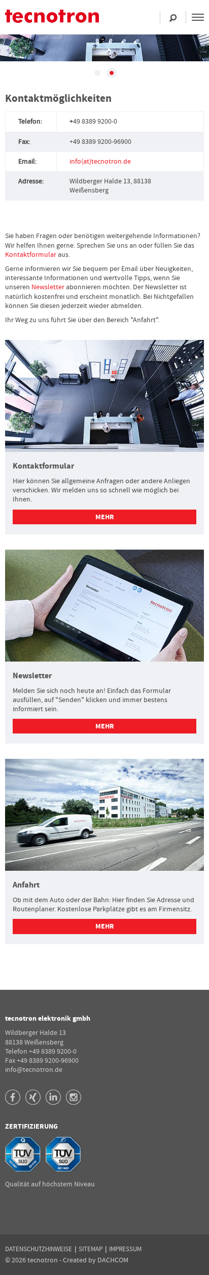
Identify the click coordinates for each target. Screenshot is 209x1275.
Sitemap (90, 1249)
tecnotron (61, 21)
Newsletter (48, 287)
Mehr (104, 517)
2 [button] (112, 73)
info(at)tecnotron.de (100, 161)
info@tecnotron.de (33, 1069)
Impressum (125, 1249)
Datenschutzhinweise (38, 1249)
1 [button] (97, 73)
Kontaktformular (31, 254)
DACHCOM (112, 1260)
